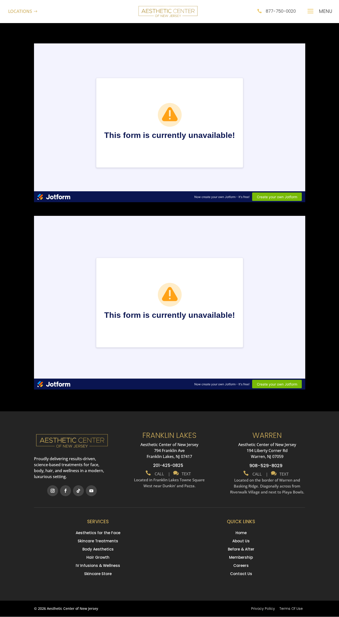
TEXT (185, 474)
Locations (20, 11)
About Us (241, 541)
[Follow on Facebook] (65, 490)
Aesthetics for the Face (98, 532)
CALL (159, 474)
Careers (241, 565)
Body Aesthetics (98, 549)
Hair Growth (97, 557)
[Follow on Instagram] (52, 490)
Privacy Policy (263, 608)
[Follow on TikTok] (78, 490)
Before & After (241, 549)
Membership (241, 557)
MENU (325, 11)
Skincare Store (98, 573)
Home (241, 532)
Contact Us (241, 573)
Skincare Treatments (98, 541)
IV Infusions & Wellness (98, 565)
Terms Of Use (291, 608)
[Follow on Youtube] (91, 490)
